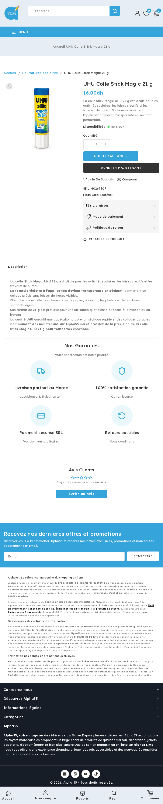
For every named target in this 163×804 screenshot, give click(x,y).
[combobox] (74, 11)
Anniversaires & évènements (24, 612)
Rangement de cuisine (41, 608)
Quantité (90, 136)
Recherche (115, 11)
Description (18, 267)
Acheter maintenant (121, 168)
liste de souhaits (100, 179)
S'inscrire (143, 556)
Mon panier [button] (150, 796)
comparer (129, 179)
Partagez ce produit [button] (107, 239)
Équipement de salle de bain (73, 608)
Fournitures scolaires (40, 73)
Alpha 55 (70, 782)
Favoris (82, 798)
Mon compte (45, 798)
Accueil (59, 46)
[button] (156, 13)
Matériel (106, 195)
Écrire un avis (81, 494)
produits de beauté (107, 608)
